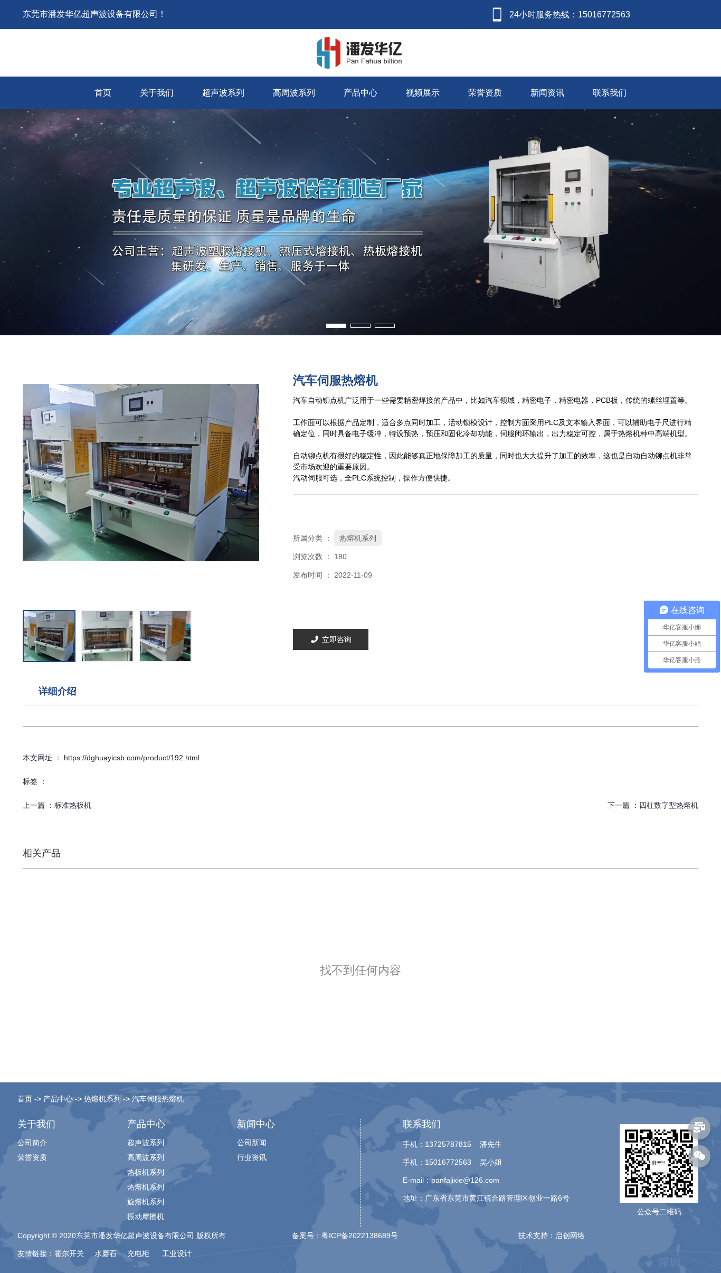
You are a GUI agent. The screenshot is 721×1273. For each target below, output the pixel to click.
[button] (336, 326)
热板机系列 (145, 1172)
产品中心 (360, 92)
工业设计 (177, 1253)
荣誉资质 (485, 92)
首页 (102, 92)
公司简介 (32, 1142)
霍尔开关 (70, 1253)
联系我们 (610, 92)
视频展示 (423, 92)
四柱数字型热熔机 (668, 805)
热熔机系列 (357, 538)
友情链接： (35, 1253)
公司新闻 (252, 1142)
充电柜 (139, 1253)
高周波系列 (294, 92)
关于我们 (157, 92)
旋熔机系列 (145, 1201)
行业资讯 (252, 1157)
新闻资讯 (547, 92)
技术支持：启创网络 (551, 1235)
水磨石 (106, 1253)
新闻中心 (256, 1124)
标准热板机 (72, 805)
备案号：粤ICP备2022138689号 (345, 1235)
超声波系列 (223, 92)
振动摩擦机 (145, 1216)
